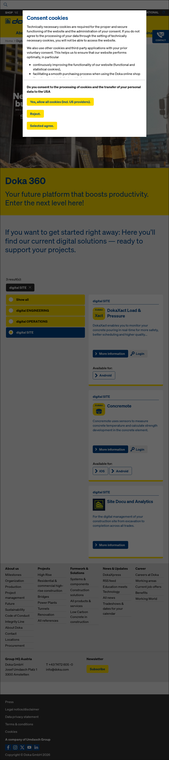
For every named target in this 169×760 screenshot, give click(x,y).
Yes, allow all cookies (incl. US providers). (60, 101)
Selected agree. (42, 125)
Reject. (35, 113)
